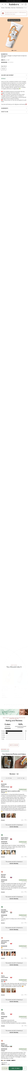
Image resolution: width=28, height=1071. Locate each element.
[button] (14, 75)
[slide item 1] (12, 50)
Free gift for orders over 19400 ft (14, 1)
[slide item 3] (15, 50)
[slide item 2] (14, 50)
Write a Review (14, 745)
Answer (3, 820)
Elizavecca (4, 54)
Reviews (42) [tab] (5, 749)
